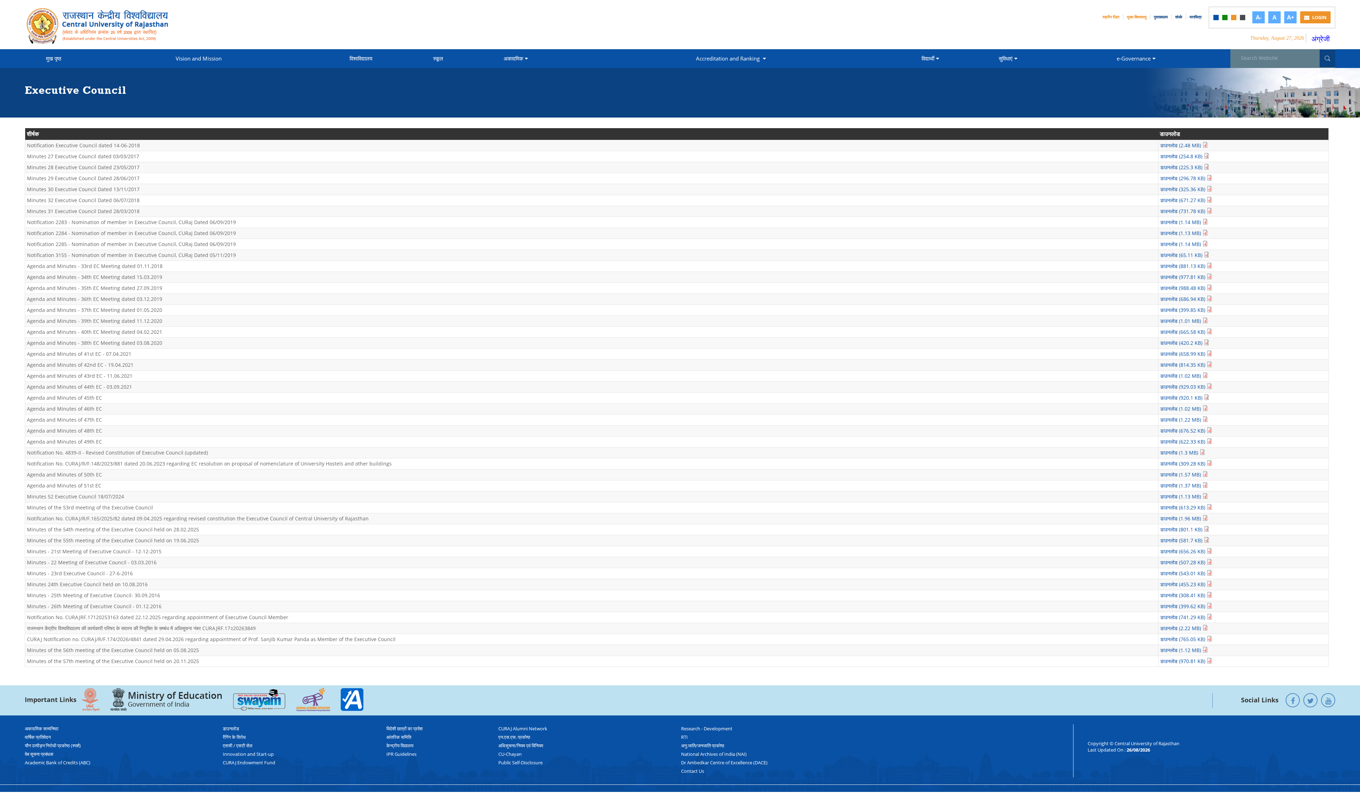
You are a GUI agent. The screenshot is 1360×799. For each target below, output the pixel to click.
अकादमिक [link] (513, 58)
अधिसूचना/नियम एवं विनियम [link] (520, 745)
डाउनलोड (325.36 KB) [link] (1183, 189)
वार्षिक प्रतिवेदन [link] (38, 737)
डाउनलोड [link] (231, 728)
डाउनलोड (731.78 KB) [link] (1183, 211)
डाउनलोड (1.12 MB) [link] (1181, 650)
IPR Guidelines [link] (401, 754)
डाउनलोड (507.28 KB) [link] (1183, 562)
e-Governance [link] (1134, 58)
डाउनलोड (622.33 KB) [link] (1183, 441)
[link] (1216, 17)
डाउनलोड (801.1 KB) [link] (1182, 529)
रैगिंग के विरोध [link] (234, 737)
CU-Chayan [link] (510, 754)
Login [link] (1319, 17)
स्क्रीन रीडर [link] (1111, 16)
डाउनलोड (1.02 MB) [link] (1181, 375)
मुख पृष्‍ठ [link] (53, 58)
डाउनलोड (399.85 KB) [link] (1183, 310)
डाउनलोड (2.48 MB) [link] (1181, 145)
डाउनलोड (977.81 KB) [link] (1183, 277)
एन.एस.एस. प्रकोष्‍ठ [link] (514, 737)
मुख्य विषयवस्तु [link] (1136, 16)
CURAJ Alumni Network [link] (522, 728)
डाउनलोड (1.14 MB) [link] (1181, 222)
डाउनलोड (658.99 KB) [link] (1183, 353)
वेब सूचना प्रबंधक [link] (39, 754)
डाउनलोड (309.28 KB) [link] (1183, 463)
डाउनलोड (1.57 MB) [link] (1181, 474)
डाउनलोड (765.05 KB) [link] (1183, 639)
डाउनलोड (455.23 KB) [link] (1183, 584)
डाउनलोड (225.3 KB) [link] (1182, 167)
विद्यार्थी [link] (928, 58)
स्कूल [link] (438, 58)
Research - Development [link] (706, 728)
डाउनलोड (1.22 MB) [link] (1181, 419)
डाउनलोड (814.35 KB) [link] (1183, 364)
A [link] (1274, 17)
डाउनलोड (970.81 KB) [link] (1183, 661)
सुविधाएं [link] (1006, 58)
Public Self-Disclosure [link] (520, 762)
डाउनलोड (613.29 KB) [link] (1183, 507)
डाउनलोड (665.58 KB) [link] (1183, 332)
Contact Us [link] (692, 771)
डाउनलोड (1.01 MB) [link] (1181, 321)
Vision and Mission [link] (199, 58)
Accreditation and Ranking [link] (728, 58)
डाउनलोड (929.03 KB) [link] (1183, 386)
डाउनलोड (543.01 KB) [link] (1183, 573)
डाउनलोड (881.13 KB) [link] (1183, 266)
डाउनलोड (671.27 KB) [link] (1183, 200)
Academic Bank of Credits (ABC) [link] (57, 762)
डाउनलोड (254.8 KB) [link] (1182, 156)
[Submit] (1327, 58)
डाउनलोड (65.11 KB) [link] (1182, 255)
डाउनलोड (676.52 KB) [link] (1183, 430)
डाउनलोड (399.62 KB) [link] (1183, 606)
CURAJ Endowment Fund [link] (249, 762)
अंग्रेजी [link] (1320, 39)
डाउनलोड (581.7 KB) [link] (1182, 540)
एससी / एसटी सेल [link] (238, 745)
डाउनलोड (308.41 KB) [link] (1183, 595)
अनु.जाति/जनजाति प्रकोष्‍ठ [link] (702, 745)
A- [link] (1259, 17)
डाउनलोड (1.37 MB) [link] (1181, 485)
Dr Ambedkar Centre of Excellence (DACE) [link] (724, 762)
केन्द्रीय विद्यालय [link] (399, 745)
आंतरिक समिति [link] (398, 737)
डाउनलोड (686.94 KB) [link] (1183, 299)
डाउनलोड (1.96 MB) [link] (1181, 518)
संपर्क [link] (1178, 16)
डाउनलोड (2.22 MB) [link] (1181, 628)
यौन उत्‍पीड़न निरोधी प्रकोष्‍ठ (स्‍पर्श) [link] (53, 745)
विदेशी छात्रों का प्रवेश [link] (404, 728)
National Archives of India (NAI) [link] (714, 754)
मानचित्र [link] (1196, 16)
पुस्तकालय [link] (1161, 16)
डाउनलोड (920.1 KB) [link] (1182, 397)
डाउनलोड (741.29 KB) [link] (1183, 617)
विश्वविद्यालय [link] (361, 58)
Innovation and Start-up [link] (248, 754)
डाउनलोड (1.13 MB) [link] (1181, 233)
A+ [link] (1290, 17)
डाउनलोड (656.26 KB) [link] (1183, 551)
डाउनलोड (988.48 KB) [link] (1183, 288)
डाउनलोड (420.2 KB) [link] (1182, 342)
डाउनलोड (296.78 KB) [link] (1183, 178)
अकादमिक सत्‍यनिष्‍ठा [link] (41, 728)
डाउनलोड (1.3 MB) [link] (1180, 452)
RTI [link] (684, 737)
